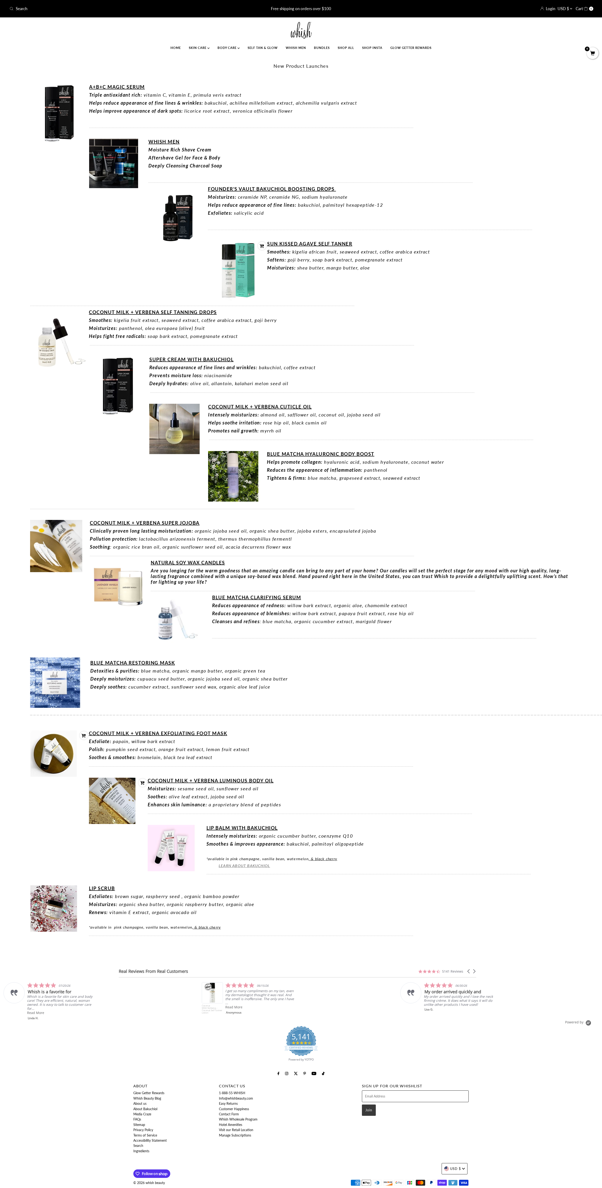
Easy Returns (228, 1103)
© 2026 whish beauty (149, 1183)
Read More (35, 1007)
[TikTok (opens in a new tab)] (323, 1073)
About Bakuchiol (145, 1109)
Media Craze (142, 1114)
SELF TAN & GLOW (263, 48)
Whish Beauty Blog (147, 1098)
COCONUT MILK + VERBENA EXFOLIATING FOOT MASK (158, 733)
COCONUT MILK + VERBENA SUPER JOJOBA (145, 523)
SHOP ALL (346, 48)
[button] (469, 971)
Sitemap (139, 1125)
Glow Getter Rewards (148, 1093)
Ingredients (141, 1151)
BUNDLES (322, 48)
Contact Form (229, 1114)
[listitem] (51, 998)
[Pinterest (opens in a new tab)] (304, 1073)
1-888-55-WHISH (232, 1093)
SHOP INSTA (372, 48)
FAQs (137, 1119)
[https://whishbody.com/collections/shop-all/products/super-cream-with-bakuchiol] (237, 299)
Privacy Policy (143, 1130)
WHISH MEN (296, 48)
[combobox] (104, 8)
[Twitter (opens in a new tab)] (296, 1073)
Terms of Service (145, 1135)
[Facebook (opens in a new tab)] (278, 1073)
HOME (175, 48)
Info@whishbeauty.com (236, 1098)
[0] (592, 53)
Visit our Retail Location (236, 1130)
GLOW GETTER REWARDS (411, 48)
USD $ (564, 8)
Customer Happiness (234, 1109)
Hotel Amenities (230, 1125)
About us (140, 1103)
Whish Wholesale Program (238, 1119)
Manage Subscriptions (235, 1135)
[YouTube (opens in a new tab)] (314, 1073)
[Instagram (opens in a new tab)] (286, 1073)
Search (138, 1146)
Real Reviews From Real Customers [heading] (153, 971)
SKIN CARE (198, 48)
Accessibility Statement (150, 1140)
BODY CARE (228, 48)
